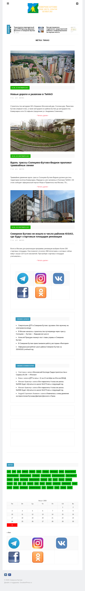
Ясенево (43, 479)
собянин (50, 487)
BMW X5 (25, 471)
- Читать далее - (42, 115)
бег (50, 479)
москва (48, 483)
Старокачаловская (58, 475)
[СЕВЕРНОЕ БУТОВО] (42, 5)
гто (15, 483)
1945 (14, 471)
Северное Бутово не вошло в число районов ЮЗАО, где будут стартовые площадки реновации (42, 235)
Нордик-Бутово (70, 471)
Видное (32, 471)
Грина (39, 471)
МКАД (61, 471)
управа (63, 487)
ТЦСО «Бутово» (71, 475)
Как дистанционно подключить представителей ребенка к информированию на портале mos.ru (51, 29)
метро (42, 483)
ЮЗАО (16, 479)
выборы (68, 479)
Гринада (45, 471)
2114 (19, 471)
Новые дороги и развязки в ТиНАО (31, 94)
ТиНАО (10, 479)
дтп (20, 483)
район (9, 487)
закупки (30, 483)
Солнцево (36, 475)
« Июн (9, 532)
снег (43, 487)
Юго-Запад (24, 479)
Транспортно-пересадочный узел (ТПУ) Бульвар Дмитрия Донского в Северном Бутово (19, 28)
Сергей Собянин (25, 475)
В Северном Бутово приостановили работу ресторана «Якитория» (43, 343)
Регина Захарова (13, 475)
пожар (75, 483)
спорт (57, 487)
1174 (9, 471)
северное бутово (35, 487)
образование (66, 483)
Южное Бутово (34, 479)
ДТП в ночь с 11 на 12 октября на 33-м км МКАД (47, 378)
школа (70, 487)
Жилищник (54, 471)
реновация (23, 487)
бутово (61, 479)
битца (55, 479)
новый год (56, 483)
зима (36, 483)
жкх (24, 483)
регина (16, 487)
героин (10, 483)
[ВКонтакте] (5, 574)
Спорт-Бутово (46, 475)
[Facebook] (9, 574)
